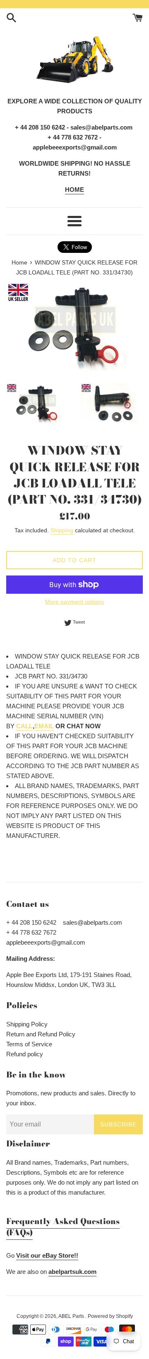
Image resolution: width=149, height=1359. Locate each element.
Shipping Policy (27, 1024)
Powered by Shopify (110, 1316)
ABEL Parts (71, 1316)
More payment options (74, 601)
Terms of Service (29, 1044)
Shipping (61, 530)
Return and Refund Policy (40, 1034)
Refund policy (24, 1054)
